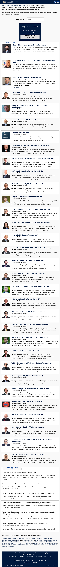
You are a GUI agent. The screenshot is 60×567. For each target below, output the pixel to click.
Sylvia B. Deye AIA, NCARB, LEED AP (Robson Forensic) (30, 222)
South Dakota (20, 544)
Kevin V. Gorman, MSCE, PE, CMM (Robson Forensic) (30, 325)
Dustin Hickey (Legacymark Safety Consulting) (29, 45)
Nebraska (4, 543)
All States (4, 538)
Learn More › (16, 72)
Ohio (39, 543)
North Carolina (41, 541)
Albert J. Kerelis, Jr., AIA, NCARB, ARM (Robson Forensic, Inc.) (33, 209)
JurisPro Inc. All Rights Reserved (16, 565)
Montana (35, 541)
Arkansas (18, 538)
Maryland (4, 541)
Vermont (43, 544)
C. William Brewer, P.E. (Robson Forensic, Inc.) (27, 171)
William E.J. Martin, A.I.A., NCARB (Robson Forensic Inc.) (31, 363)
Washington (48, 544)
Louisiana (46, 540)
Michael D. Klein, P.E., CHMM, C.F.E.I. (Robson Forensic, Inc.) (32, 158)
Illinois (28, 540)
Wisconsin (54, 544)
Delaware (4, 540)
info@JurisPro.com (26, 562)
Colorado (33, 538)
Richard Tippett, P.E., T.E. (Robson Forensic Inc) (28, 273)
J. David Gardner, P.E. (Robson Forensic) (25, 299)
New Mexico (25, 543)
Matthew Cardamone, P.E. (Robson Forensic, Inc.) (29, 312)
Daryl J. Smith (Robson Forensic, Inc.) (24, 235)
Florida (9, 540)
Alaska (9, 538)
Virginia (38, 544)
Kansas (36, 540)
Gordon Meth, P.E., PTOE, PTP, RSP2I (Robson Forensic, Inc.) (32, 248)
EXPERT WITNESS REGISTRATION (30, 36)
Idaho (24, 540)
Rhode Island (5, 544)
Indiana (32, 540)
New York (35, 543)
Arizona (23, 538)
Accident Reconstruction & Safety (17, 5)
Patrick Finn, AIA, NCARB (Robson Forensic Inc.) (28, 92)
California (28, 538)
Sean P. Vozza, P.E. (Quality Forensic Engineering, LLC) (30, 337)
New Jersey (19, 543)
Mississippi (29, 541)
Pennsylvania (54, 543)
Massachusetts (53, 540)
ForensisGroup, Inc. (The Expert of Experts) (27, 401)
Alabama (13, 538)
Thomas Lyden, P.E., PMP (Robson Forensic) (27, 376)
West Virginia (5, 546)
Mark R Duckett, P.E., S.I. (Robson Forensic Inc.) (28, 184)
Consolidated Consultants (20, 133)
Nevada (30, 543)
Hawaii (17, 540)
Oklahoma (43, 543)
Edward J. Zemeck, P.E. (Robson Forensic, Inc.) (27, 414)
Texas (31, 544)
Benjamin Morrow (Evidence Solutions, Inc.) (27, 197)
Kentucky (41, 540)
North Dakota (49, 541)
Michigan (13, 541)
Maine (9, 541)
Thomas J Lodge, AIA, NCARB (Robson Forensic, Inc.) (30, 389)
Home (3, 5)
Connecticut (39, 538)
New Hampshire (12, 543)
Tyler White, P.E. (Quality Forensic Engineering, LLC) (30, 286)
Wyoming (11, 546)
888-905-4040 (35, 562)
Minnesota (19, 541)
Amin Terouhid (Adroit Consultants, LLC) (27, 77)
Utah (35, 544)
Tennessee (27, 544)
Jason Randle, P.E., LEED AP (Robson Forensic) (27, 427)
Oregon (48, 543)
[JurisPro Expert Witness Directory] (23, 2)
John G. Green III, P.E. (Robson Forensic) (25, 350)
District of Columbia (47, 538)
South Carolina (13, 544)
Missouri (24, 541)
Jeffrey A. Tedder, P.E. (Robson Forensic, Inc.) (27, 261)
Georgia (13, 540)
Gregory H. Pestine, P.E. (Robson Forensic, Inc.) (28, 120)
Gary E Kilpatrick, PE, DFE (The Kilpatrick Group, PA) (30, 145)
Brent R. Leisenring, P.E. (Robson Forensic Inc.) (28, 454)
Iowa (8, 5)
